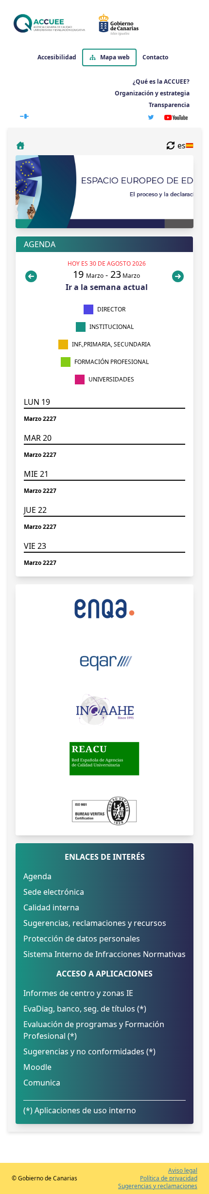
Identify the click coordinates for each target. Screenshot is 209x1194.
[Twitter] (151, 117)
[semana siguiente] (178, 276)
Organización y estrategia (152, 93)
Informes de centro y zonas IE (78, 993)
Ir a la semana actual (107, 287)
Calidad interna (51, 907)
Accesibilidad (56, 57)
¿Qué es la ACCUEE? (161, 81)
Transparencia (169, 105)
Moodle (37, 1067)
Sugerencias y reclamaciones (157, 1186)
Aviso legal (182, 1171)
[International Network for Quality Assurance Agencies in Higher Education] (104, 709)
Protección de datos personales (81, 938)
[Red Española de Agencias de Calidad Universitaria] (104, 758)
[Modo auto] (24, 114)
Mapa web (115, 57)
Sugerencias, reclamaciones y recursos (94, 923)
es (181, 145)
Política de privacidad (168, 1178)
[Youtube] (176, 117)
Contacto (155, 57)
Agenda (37, 876)
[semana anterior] (33, 276)
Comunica (41, 1082)
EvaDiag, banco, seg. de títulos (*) (84, 1008)
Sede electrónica (53, 891)
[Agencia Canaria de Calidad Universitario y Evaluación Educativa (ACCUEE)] (102, 24)
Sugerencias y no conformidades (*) (89, 1051)
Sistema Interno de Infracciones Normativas (104, 954)
